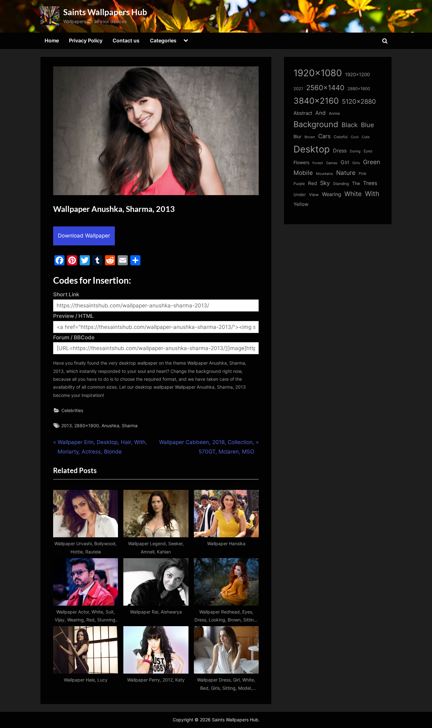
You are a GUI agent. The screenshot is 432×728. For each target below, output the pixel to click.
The (356, 183)
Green (371, 162)
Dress (340, 151)
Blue (367, 125)
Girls (356, 163)
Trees (370, 183)
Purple (299, 184)
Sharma (130, 425)
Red (312, 183)
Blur (297, 136)
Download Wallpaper (84, 235)
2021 (298, 88)
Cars (324, 136)
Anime (334, 113)
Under (299, 194)
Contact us (126, 40)
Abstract (302, 113)
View (314, 194)
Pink (363, 173)
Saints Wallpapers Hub (105, 12)
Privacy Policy (85, 40)
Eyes (368, 151)
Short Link (66, 294)
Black (350, 125)
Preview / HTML (73, 316)
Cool (355, 137)
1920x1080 (317, 72)
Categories (163, 40)
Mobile (303, 172)
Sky (325, 183)
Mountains (324, 174)
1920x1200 (357, 74)
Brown (310, 137)
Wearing (331, 194)
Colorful (341, 136)
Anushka (110, 425)
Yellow (300, 204)
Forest (317, 163)
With (372, 194)
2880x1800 (86, 425)
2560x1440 (325, 87)
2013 (66, 425)
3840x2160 (316, 101)
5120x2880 (359, 101)
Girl (345, 162)
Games (331, 163)
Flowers (301, 162)
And (320, 112)
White (353, 194)
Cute (365, 137)
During (355, 151)
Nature (345, 172)
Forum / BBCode (74, 337)
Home (52, 40)
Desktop (311, 149)
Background (315, 124)
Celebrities (72, 410)
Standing (341, 183)
